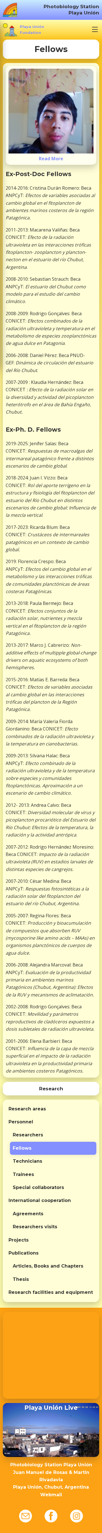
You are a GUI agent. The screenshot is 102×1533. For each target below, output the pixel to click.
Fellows (22, 1148)
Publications (23, 1253)
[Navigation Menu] (95, 29)
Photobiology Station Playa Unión (71, 9)
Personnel (20, 1122)
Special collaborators (38, 1187)
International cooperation (39, 1200)
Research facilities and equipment (50, 1292)
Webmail (51, 1494)
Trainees (23, 1174)
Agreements (28, 1213)
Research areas (27, 1109)
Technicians (27, 1161)
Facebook (51, 1516)
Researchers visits (35, 1226)
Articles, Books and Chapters (48, 1266)
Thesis (21, 1279)
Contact (25, 1516)
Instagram (76, 1516)
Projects (18, 1240)
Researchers (28, 1135)
